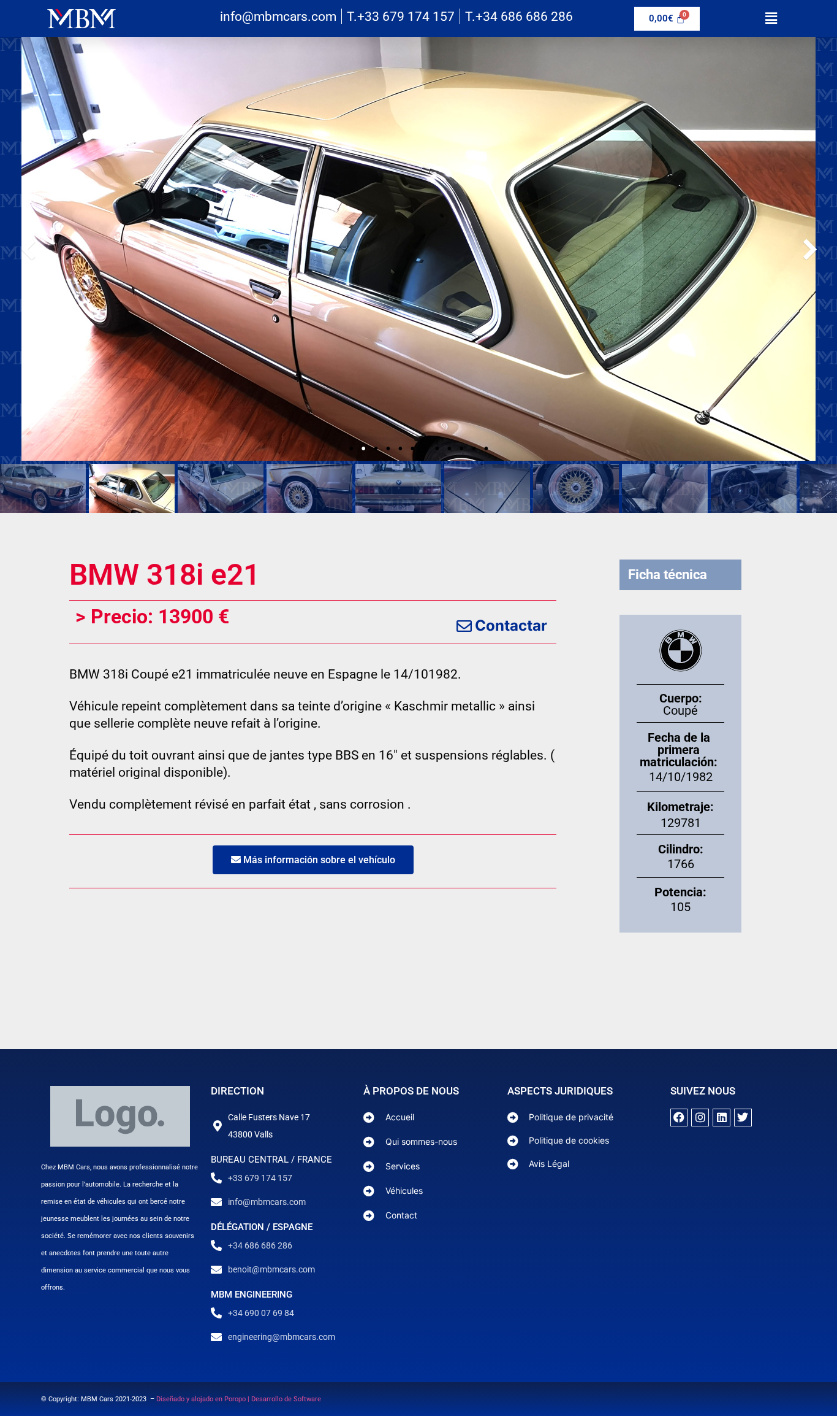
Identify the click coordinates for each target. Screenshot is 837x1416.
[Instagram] (700, 1117)
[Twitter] (743, 1117)
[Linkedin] (721, 1117)
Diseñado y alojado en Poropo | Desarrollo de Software (238, 1399)
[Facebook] (679, 1117)
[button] (770, 18)
